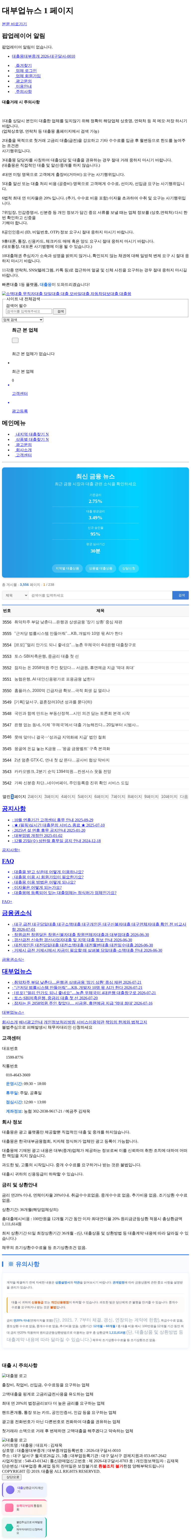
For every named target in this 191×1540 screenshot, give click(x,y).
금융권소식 (17, 913)
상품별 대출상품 (100, 568)
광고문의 (23, 445)
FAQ (8, 861)
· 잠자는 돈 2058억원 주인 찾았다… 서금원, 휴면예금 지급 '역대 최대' (82, 1003)
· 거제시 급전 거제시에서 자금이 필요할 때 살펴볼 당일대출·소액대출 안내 (87, 950)
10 (169, 796)
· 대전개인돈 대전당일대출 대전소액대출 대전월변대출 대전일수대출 (82, 945)
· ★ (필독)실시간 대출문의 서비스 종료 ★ (58, 825)
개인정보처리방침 (60, 1022)
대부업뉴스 (17, 971)
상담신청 (128, 568)
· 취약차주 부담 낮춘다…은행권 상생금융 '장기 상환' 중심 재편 (77, 982)
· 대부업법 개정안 (37, 835)
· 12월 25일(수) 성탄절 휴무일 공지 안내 (56, 841)
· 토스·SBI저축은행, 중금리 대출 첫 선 (55, 998)
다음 (184, 796)
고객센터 (23, 455)
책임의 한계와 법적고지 (126, 1022)
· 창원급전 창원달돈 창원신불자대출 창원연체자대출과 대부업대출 (80, 935)
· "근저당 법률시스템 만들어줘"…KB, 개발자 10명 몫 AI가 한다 (77, 987)
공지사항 (14, 808)
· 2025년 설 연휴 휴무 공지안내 (48, 830)
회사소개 (23, 450)
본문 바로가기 (14, 24)
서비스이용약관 (90, 1022)
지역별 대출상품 (67, 568)
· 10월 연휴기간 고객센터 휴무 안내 (52, 820)
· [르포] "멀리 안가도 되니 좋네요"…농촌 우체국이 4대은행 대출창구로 (84, 993)
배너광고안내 (31, 1022)
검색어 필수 (16, 305)
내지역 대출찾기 (32, 434)
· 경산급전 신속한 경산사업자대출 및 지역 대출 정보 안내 (72, 940)
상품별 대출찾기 (32, 439)
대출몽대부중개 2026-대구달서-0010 (43, 56)
